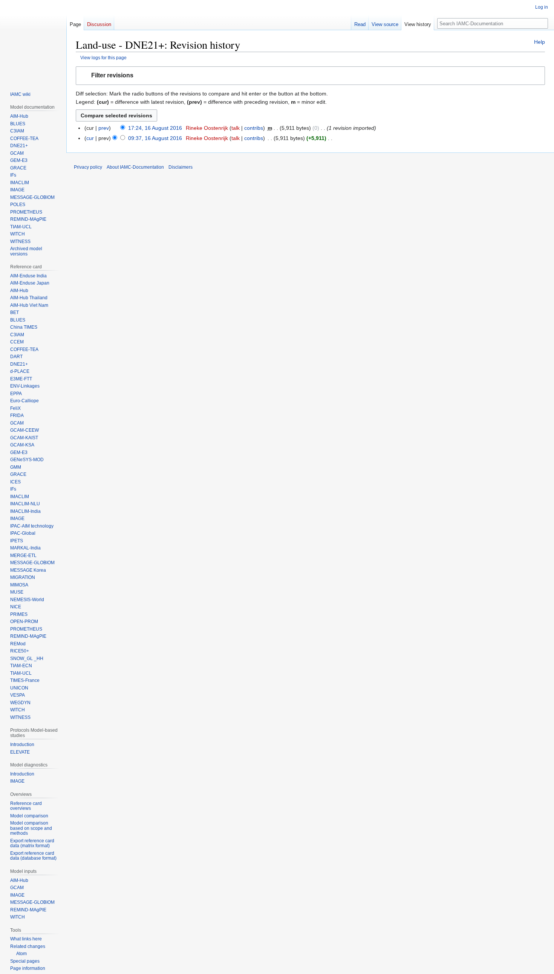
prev (103, 128)
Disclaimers (180, 167)
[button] (310, 75)
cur (90, 138)
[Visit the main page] (33, 41)
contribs (253, 128)
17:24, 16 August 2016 (155, 128)
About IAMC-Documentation (135, 167)
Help (539, 42)
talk (235, 128)
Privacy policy (88, 167)
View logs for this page (103, 57)
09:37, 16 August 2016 (155, 138)
